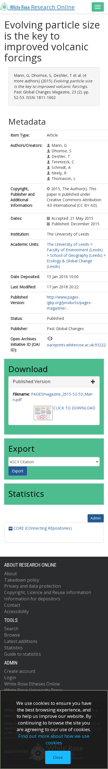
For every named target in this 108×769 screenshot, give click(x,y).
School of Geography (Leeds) (76, 255)
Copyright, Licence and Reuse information (47, 592)
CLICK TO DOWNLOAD (74, 407)
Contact (12, 605)
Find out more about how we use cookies (53, 739)
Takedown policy (21, 580)
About (10, 574)
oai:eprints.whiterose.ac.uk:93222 (76, 344)
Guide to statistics (22, 654)
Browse (12, 635)
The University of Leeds (68, 244)
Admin (96, 518)
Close (58, 757)
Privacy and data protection (32, 586)
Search (11, 629)
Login (10, 677)
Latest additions (20, 641)
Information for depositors (32, 599)
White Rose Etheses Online (32, 684)
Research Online (42, 7)
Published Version (31, 381)
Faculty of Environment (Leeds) (75, 249)
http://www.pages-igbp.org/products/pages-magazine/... (69, 302)
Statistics (13, 648)
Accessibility (16, 611)
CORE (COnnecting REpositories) (42, 528)
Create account (19, 671)
